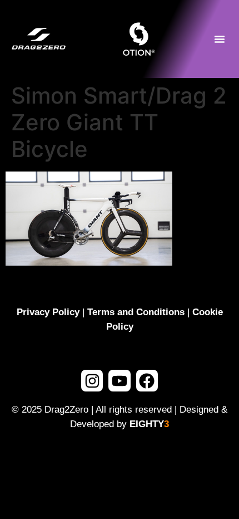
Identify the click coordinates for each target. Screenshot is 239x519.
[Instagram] (92, 380)
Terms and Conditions (136, 312)
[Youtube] (119, 380)
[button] (219, 39)
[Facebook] (147, 380)
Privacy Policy (48, 312)
